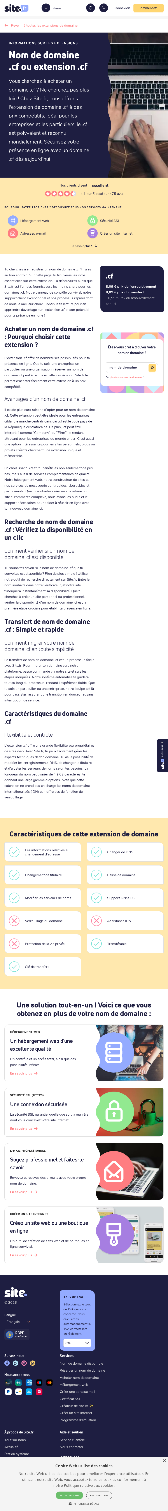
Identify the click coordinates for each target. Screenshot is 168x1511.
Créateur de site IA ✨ (77, 1405)
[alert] (84, 1484)
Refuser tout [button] (99, 1495)
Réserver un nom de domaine (82, 1370)
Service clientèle (72, 1439)
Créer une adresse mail (77, 1391)
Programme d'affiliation (78, 1420)
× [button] (164, 1461)
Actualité (11, 1446)
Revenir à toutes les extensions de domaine (44, 25)
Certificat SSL (70, 1398)
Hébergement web (74, 1384)
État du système (16, 1453)
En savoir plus (21, 1073)
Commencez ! (148, 8)
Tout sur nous (15, 1439)
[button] (83, 1503)
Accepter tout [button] (69, 1495)
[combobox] (77, 1343)
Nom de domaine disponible (81, 1363)
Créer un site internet (76, 1412)
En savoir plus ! (81, 246)
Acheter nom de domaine (79, 1377)
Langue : (11, 1314)
